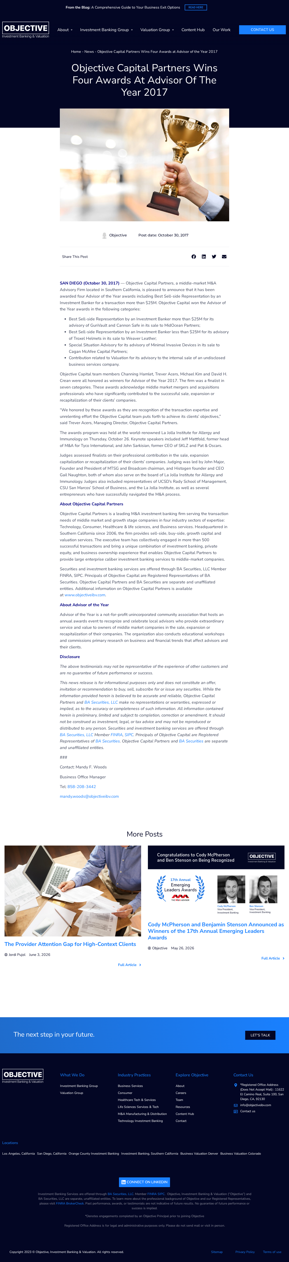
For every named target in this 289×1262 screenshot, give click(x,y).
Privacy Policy (245, 1252)
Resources (183, 1107)
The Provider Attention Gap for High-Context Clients (70, 944)
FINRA (152, 1194)
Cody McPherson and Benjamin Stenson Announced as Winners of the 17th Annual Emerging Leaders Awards (216, 931)
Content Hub (193, 29)
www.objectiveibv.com (85, 595)
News (89, 51)
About (63, 29)
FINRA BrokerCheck (70, 1203)
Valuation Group (155, 29)
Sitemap (217, 1252)
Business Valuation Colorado (240, 1153)
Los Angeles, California (18, 1153)
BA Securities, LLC (120, 1194)
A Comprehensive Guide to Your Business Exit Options (123, 7)
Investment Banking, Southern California (149, 1153)
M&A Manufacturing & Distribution (142, 1114)
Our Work (222, 29)
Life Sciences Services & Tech (138, 1107)
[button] (194, 257)
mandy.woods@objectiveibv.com (89, 796)
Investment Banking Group (104, 29)
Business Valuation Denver (199, 1153)
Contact (181, 1121)
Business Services (130, 1086)
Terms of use (272, 1252)
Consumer (125, 1093)
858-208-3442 (82, 786)
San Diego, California (51, 1153)
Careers (181, 1093)
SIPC (161, 1194)
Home (76, 51)
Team (179, 1100)
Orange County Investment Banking (94, 1153)
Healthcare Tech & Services (137, 1100)
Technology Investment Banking (140, 1121)
